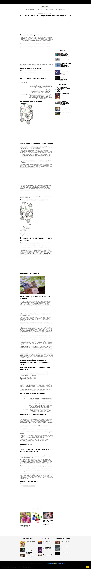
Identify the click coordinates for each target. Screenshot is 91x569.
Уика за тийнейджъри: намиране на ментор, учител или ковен (25, 525)
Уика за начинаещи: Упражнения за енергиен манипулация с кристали (48, 548)
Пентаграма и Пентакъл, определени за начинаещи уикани (33, 563)
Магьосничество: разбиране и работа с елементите (65, 546)
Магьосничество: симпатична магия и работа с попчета (64, 54)
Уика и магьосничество (46, 13)
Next (54, 516)
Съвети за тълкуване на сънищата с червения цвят (65, 542)
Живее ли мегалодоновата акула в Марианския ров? (65, 78)
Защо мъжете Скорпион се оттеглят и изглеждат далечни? (65, 72)
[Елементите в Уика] (37, 517)
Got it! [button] (88, 567)
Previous (19, 516)
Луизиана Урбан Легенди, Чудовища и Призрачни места (31, 556)
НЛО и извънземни (50, 9)
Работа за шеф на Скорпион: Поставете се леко (65, 88)
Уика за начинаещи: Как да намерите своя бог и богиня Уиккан (48, 555)
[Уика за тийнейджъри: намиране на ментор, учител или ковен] (25, 517)
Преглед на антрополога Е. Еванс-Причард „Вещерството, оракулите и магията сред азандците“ (31, 551)
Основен (39, 13)
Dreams (37, 9)
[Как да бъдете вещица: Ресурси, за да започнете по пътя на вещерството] (48, 515)
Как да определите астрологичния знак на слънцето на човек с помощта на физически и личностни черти (45, 544)
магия (28, 485)
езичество (32, 485)
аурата (42, 9)
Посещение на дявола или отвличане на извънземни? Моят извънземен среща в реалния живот (65, 65)
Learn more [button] (34, 567)
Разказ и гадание (60, 9)
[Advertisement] (36, 24)
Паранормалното (30, 9)
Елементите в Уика (36, 523)
